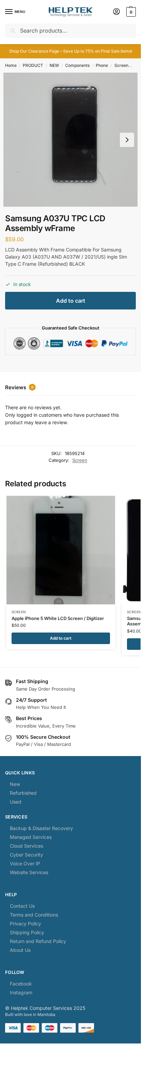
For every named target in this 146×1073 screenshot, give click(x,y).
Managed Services (31, 837)
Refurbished (23, 793)
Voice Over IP (25, 863)
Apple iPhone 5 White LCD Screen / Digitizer (58, 618)
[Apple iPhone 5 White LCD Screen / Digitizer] (60, 550)
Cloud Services (26, 846)
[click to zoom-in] (70, 140)
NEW (54, 65)
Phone (102, 65)
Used (15, 802)
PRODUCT (33, 65)
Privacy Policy (25, 923)
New (15, 784)
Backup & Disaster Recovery (41, 828)
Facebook (21, 983)
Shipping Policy (27, 932)
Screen (121, 65)
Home (11, 65)
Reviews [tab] (19, 387)
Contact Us (22, 906)
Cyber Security (26, 855)
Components (77, 65)
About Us (20, 950)
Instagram (21, 992)
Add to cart (70, 300)
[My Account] (116, 12)
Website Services (29, 872)
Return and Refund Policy (38, 941)
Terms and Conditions (34, 915)
